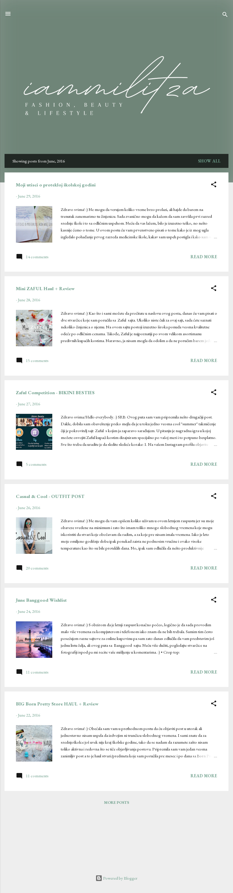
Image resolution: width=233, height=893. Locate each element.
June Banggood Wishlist (41, 600)
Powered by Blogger (120, 878)
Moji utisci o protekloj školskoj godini (56, 185)
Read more (203, 256)
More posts (116, 802)
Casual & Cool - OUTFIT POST (50, 496)
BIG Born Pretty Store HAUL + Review (57, 704)
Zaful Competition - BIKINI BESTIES (55, 392)
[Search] (225, 15)
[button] (213, 185)
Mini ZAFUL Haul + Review (45, 288)
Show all (209, 161)
